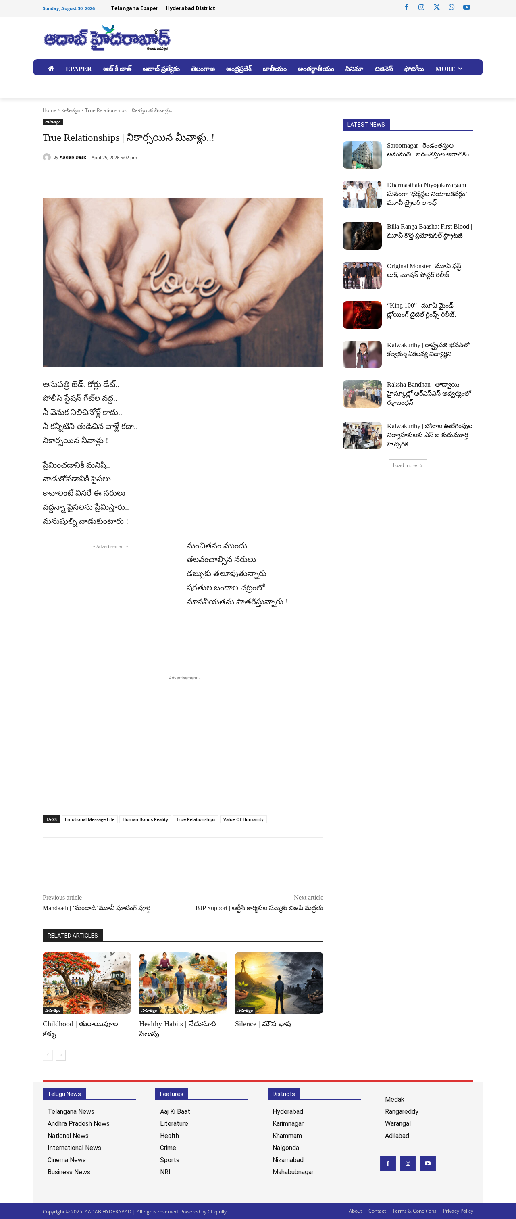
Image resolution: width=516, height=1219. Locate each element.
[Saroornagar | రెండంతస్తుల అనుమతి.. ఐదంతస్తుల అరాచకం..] (362, 155)
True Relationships (195, 819)
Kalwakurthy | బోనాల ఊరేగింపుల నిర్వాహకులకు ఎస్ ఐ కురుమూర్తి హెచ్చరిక (429, 435)
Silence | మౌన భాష (263, 1024)
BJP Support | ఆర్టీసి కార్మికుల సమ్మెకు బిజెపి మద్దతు (259, 907)
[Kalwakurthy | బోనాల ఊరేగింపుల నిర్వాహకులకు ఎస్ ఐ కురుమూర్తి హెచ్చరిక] (362, 435)
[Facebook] (406, 7)
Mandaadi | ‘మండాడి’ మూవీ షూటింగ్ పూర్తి (96, 907)
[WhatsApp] (451, 7)
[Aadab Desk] (48, 157)
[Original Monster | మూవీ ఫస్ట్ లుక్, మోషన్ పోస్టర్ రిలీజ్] (362, 275)
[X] (436, 7)
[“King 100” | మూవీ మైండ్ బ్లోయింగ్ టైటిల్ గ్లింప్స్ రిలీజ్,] (362, 315)
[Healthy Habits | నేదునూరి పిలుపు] (183, 983)
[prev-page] (48, 1055)
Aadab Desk (73, 157)
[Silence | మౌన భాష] (279, 983)
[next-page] (61, 1055)
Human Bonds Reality (145, 819)
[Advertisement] (110, 607)
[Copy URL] (88, 178)
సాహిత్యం (71, 110)
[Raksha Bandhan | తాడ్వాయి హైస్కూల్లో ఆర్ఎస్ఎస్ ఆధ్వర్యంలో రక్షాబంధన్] (362, 394)
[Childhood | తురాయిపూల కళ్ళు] (87, 983)
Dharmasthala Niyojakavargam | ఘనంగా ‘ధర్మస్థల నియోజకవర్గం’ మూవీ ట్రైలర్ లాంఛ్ (428, 193)
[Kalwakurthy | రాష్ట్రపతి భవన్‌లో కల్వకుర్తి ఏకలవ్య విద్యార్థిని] (362, 354)
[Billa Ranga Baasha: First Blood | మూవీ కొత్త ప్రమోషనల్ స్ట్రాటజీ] (362, 236)
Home (49, 110)
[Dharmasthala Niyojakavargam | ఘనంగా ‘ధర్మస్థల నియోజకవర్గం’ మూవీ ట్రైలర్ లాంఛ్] (362, 194)
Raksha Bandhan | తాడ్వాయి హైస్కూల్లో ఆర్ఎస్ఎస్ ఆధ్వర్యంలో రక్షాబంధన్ (429, 393)
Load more (405, 465)
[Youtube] (466, 7)
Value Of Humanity (243, 819)
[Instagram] (421, 7)
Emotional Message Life (89, 819)
